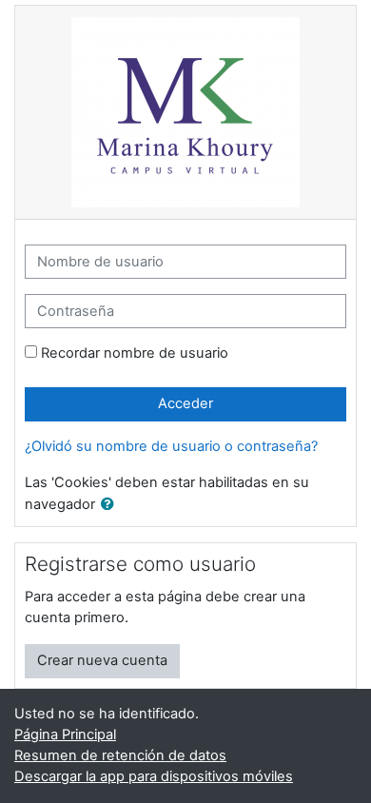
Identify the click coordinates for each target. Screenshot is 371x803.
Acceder (185, 403)
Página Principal (65, 734)
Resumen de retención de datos (120, 755)
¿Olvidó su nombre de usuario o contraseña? (171, 446)
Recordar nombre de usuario (134, 353)
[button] (111, 505)
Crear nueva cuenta (102, 660)
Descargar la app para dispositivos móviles (153, 776)
